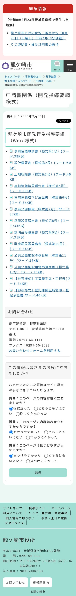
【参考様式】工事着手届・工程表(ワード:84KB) (40, 281)
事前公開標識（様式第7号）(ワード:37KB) (40, 211)
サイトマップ (12, 508)
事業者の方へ (33, 76)
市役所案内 (41, 582)
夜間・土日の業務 (54, 518)
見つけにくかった (44, 460)
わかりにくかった (44, 437)
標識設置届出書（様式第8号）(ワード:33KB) (39, 223)
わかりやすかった (27, 431)
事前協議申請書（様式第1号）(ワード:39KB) (39, 153)
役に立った (22, 408)
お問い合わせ (15, 582)
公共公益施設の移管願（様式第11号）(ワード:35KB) (38, 258)
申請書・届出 (44, 81)
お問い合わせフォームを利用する (34, 350)
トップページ (12, 76)
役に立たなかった (33, 413)
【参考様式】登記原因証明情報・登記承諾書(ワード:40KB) (39, 292)
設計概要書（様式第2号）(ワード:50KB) (40, 165)
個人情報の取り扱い (20, 518)
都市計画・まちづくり (17, 81)
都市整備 (51, 76)
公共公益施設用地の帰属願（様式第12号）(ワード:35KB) (39, 269)
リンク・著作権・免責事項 (48, 513)
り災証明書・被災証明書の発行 (35, 44)
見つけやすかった (27, 455)
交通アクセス (14, 523)
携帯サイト (37, 508)
